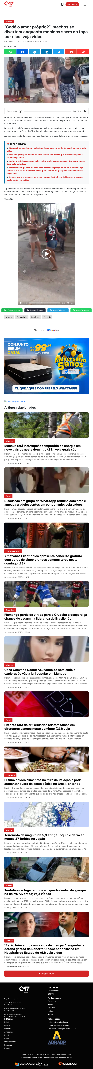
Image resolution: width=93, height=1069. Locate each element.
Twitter (50, 1005)
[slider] (44, 302)
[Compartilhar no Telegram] (34, 51)
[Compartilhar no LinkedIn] (46, 51)
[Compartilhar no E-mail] (70, 51)
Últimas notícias (54, 991)
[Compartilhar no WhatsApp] (10, 51)
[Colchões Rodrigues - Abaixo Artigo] (46, 366)
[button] (46, 254)
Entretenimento (13, 551)
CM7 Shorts (72, 4)
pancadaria (22, 317)
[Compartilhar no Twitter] (58, 51)
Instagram (52, 1011)
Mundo (9, 21)
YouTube (51, 1008)
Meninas (35, 317)
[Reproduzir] (21, 303)
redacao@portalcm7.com (58, 1022)
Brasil (8, 496)
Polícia (9, 885)
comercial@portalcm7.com (58, 1025)
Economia (10, 775)
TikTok (50, 1014)
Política (9, 940)
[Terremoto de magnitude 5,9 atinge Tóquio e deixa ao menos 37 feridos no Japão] (46, 814)
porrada (47, 317)
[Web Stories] (62, 4)
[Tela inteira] (72, 303)
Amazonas (8, 1032)
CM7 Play (51, 994)
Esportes (10, 610)
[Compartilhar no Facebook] (22, 51)
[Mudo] (68, 303)
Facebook (52, 1001)
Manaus (9, 441)
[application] (46, 254)
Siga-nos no (39, 330)
